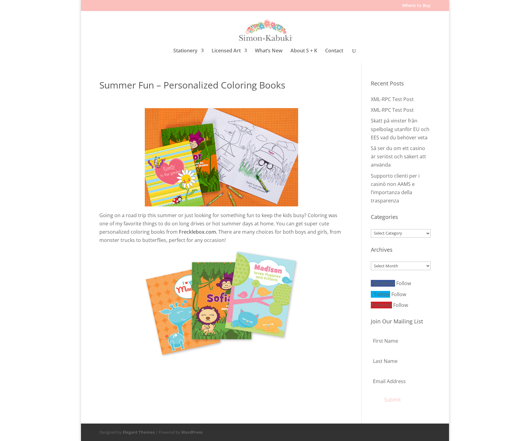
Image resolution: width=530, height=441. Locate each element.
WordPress (191, 432)
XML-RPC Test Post (392, 99)
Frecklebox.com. (198, 231)
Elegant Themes (139, 432)
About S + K (303, 51)
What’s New (268, 51)
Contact (334, 51)
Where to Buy (416, 5)
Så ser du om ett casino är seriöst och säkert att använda (398, 156)
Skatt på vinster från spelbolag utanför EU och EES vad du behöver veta (400, 129)
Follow (403, 283)
